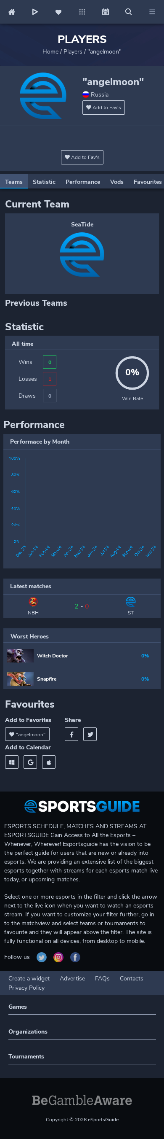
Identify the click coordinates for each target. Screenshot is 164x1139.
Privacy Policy (26, 988)
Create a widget (29, 979)
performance (83, 182)
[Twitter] (90, 734)
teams (14, 182)
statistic (44, 182)
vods (117, 182)
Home (50, 52)
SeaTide (82, 225)
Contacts (131, 979)
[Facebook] (71, 734)
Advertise (72, 979)
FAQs (102, 979)
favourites (148, 182)
